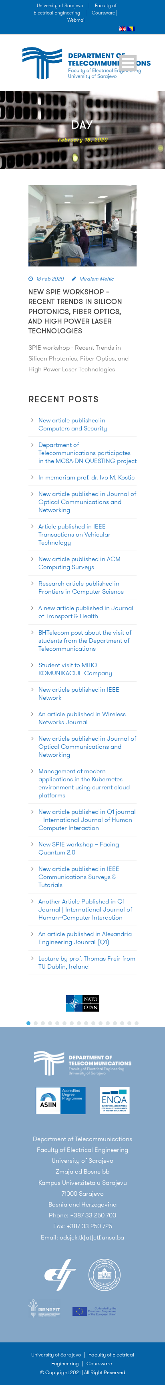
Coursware (99, 1363)
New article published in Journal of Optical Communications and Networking (87, 501)
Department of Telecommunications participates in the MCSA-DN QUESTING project (87, 452)
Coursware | (104, 12)
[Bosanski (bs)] (131, 28)
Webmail (76, 19)
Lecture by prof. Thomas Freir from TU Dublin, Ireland (86, 962)
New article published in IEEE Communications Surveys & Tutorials (78, 876)
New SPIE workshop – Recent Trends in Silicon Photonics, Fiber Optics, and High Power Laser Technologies (75, 311)
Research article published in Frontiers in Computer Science (81, 587)
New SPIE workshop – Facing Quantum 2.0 (78, 848)
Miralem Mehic (96, 279)
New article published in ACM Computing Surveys (79, 563)
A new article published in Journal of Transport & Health (85, 612)
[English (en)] (122, 28)
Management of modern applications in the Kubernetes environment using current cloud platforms (84, 783)
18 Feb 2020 (50, 279)
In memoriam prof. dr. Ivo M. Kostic (86, 477)
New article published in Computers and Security (72, 424)
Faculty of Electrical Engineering (75, 9)
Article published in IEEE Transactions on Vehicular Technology (74, 534)
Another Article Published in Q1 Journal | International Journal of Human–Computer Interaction (85, 909)
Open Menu (128, 63)
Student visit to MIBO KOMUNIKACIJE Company (75, 669)
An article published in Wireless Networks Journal (82, 718)
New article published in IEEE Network (78, 693)
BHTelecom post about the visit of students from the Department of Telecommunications (84, 640)
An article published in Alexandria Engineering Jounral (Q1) (85, 938)
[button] (28, 1023)
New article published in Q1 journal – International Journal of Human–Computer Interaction (87, 819)
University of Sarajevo (60, 5)
